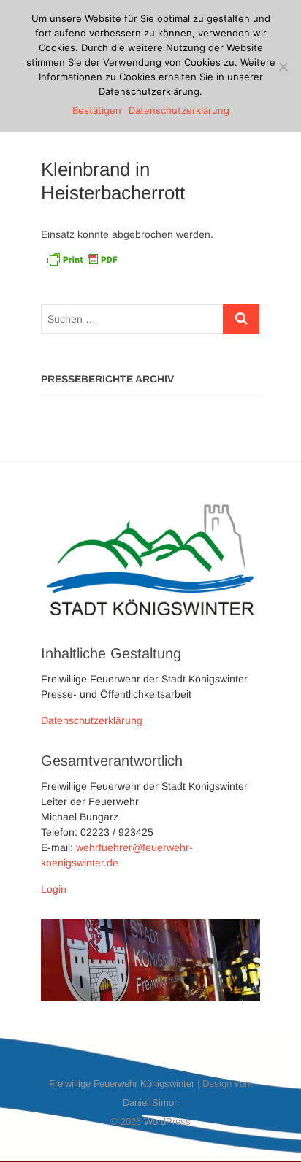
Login (53, 889)
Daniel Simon (151, 1102)
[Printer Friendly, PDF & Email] (82, 258)
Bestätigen (96, 110)
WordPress (167, 1121)
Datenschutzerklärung (91, 720)
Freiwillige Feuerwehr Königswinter (121, 1083)
